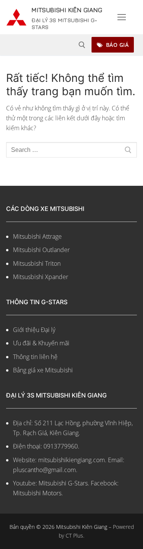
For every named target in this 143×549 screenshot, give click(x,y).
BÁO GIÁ (116, 54)
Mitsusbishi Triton (37, 273)
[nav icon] (121, 22)
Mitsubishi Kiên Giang (66, 14)
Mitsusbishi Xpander (40, 287)
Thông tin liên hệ (35, 366)
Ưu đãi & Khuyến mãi (41, 353)
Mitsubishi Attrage (37, 246)
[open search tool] (82, 54)
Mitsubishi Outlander (41, 260)
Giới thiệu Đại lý (34, 339)
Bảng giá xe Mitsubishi (43, 380)
